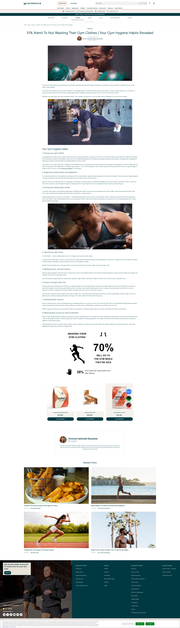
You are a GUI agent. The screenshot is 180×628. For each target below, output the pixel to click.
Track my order (79, 578)
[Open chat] (21, 614)
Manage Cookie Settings (128, 623)
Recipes (90, 17)
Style (101, 17)
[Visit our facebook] (7, 614)
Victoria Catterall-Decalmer (83, 438)
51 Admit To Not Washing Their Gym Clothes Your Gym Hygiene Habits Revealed (54, 24)
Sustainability (134, 595)
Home (25, 24)
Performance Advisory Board (138, 612)
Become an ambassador (137, 592)
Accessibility (134, 602)
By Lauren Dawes (35, 508)
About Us (133, 568)
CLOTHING (73, 3)
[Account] (150, 3)
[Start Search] (97, 3)
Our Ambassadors (115, 17)
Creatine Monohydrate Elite (60, 412)
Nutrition (64, 17)
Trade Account (135, 589)
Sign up (7, 572)
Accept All (150, 623)
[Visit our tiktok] (11, 614)
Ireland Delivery (79, 582)
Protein (68, 8)
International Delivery (81, 575)
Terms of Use (13, 626)
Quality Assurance (135, 575)
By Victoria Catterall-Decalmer (93, 38)
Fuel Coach (143, 3)
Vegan (105, 585)
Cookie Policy (134, 605)
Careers (133, 609)
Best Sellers (61, 8)
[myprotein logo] (32, 3)
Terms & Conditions (136, 585)
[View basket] (154, 3)
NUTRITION (62, 3)
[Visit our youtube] (14, 614)
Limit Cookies (140, 623)
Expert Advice (118, 8)
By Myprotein (35, 552)
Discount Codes (166, 572)
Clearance (110, 8)
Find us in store (135, 572)
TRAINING (90, 28)
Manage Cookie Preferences (11, 605)
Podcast (130, 17)
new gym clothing (66, 168)
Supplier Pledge (135, 599)
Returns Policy (79, 572)
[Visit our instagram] (4, 614)
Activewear (107, 575)
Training (77, 17)
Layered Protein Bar (90, 412)
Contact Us (79, 568)
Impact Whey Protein (119, 412)
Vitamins (82, 8)
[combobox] (121, 3)
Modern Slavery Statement (138, 578)
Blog (29, 24)
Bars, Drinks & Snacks (109, 578)
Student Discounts (167, 575)
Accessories (102, 8)
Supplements (75, 8)
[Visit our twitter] (17, 614)
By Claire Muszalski (104, 508)
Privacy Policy (134, 582)
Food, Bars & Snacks (92, 8)
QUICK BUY (62, 419)
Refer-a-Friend (169, 568)
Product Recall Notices (81, 585)
